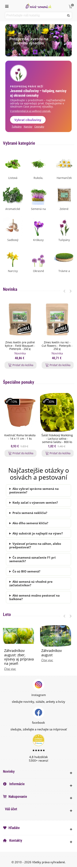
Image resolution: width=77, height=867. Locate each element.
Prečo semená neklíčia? (29, 513)
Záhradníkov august (51, 653)
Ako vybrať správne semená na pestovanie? (34, 490)
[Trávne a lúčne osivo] (64, 257)
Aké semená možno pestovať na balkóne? (34, 597)
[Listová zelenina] (13, 163)
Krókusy (38, 240)
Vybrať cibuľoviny (27, 120)
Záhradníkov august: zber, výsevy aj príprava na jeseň (19, 657)
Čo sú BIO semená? (26, 571)
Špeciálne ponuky (18, 382)
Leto (7, 614)
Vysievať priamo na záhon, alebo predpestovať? (35, 545)
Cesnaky (39, 126)
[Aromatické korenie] (13, 194)
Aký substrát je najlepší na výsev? (37, 533)
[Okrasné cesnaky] (38, 257)
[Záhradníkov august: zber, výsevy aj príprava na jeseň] (18, 636)
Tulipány (17, 126)
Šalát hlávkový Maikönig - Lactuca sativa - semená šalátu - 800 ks (57, 439)
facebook (38, 722)
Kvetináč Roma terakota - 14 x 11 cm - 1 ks (20, 437)
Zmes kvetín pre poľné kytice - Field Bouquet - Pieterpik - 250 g (20, 346)
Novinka (10, 289)
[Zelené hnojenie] (64, 194)
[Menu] (6, 6)
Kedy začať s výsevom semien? (35, 502)
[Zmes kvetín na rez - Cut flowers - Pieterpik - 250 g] (57, 319)
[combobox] (35, 15)
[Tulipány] (64, 226)
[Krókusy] (38, 226)
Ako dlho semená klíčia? (30, 523)
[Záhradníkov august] (55, 636)
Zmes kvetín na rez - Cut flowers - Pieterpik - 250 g (57, 346)
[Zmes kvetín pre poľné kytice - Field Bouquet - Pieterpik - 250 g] (20, 319)
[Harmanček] (64, 163)
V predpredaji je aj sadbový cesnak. (30, 111)
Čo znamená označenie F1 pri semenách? (32, 559)
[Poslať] (68, 15)
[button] (28, 52)
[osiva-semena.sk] (38, 5)
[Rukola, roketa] (38, 163)
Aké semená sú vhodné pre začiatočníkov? (31, 583)
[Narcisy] (13, 257)
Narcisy (28, 126)
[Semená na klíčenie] (38, 194)
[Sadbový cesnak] (13, 226)
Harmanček (64, 178)
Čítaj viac (10, 669)
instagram (38, 695)
